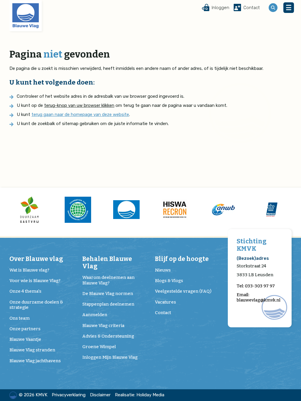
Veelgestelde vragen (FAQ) (183, 291)
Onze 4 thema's (25, 291)
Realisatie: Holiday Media (139, 394)
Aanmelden (94, 314)
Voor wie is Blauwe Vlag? (35, 280)
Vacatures (165, 302)
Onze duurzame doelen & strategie (36, 304)
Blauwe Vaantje (25, 339)
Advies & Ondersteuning (108, 336)
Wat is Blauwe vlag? (29, 270)
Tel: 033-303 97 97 (256, 286)
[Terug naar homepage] (25, 15)
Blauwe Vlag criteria (103, 325)
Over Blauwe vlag (36, 259)
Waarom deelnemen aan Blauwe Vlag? (108, 280)
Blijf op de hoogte (182, 259)
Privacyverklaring (69, 394)
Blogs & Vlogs (169, 280)
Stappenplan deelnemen (108, 304)
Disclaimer (100, 394)
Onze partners (25, 328)
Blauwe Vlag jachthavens (35, 360)
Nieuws (163, 270)
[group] (29, 209)
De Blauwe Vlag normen (107, 293)
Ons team (19, 318)
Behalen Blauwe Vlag (107, 262)
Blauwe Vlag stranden (32, 350)
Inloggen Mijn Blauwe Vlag (110, 357)
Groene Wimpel (99, 346)
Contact (163, 312)
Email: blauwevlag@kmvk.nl (258, 297)
